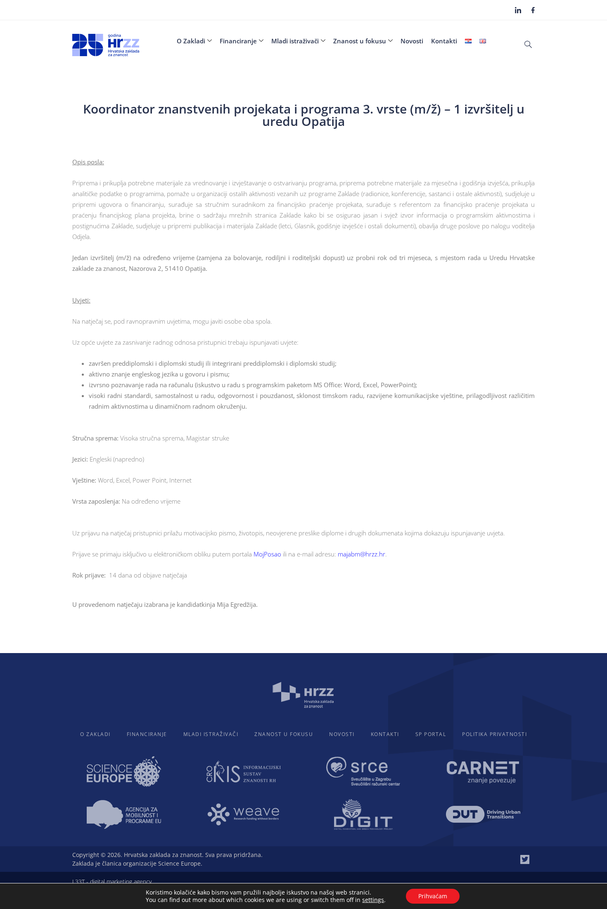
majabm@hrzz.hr (361, 554)
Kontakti (444, 41)
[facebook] (533, 9)
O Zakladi (191, 41)
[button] (528, 44)
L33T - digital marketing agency (112, 881)
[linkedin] (518, 10)
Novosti (412, 41)
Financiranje (238, 41)
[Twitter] (524, 859)
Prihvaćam (432, 896)
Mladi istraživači (295, 41)
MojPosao (267, 554)
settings (373, 900)
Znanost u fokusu (359, 41)
